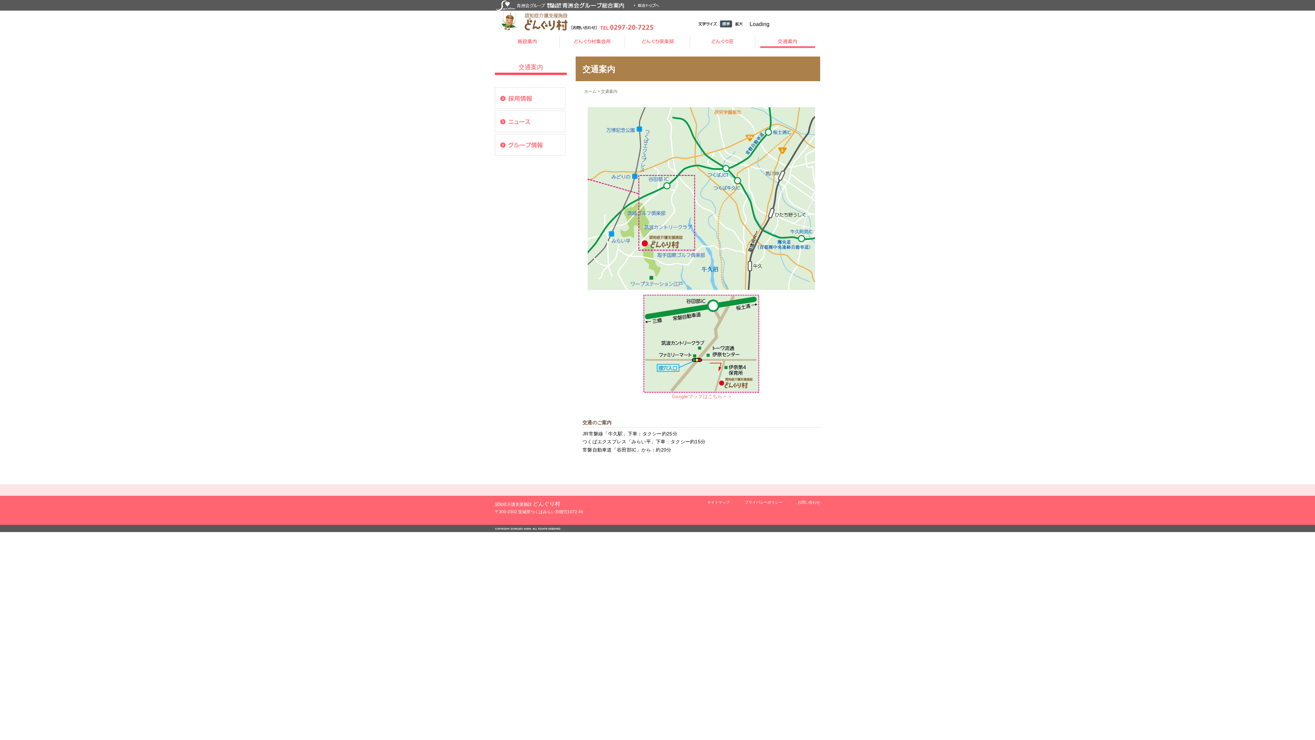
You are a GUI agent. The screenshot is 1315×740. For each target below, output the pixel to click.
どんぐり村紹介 (527, 42)
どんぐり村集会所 (592, 42)
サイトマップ (718, 502)
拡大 (739, 23)
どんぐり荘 (722, 42)
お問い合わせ (809, 502)
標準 (726, 23)
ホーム (590, 91)
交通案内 (787, 42)
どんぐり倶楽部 (657, 42)
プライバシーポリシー (763, 502)
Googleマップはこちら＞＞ (701, 396)
